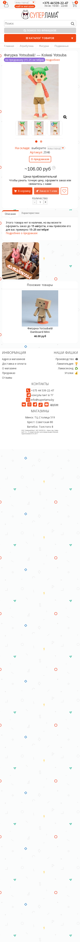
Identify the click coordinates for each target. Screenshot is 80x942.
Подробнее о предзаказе (22, 233)
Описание (10, 214)
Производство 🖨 (66, 359)
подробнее (53, 60)
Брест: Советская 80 (40, 422)
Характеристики (30, 213)
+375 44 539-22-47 (55, 3)
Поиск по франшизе (41, 30)
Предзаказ (8, 373)
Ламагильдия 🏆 (67, 363)
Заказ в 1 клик (48, 191)
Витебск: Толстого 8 (40, 426)
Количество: (40, 198)
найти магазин (25, 6)
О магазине (9, 368)
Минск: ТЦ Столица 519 (40, 417)
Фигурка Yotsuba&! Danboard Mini (40, 330)
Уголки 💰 (71, 373)
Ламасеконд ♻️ (68, 368)
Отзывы (7, 377)
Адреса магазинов (13, 359)
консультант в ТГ (42, 395)
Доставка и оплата (14, 363)
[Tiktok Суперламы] (41, 404)
